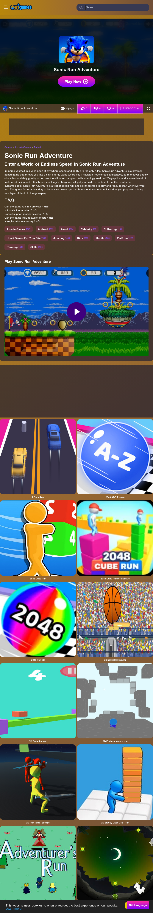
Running (15, 247)
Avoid (67, 229)
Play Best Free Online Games (21, 7)
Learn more (13, 908)
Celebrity (88, 229)
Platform (125, 238)
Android (38, 147)
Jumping (61, 238)
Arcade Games (23, 147)
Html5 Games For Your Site (26, 238)
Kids (82, 238)
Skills (36, 247)
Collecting (113, 229)
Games (8, 147)
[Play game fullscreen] (148, 108)
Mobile (103, 238)
